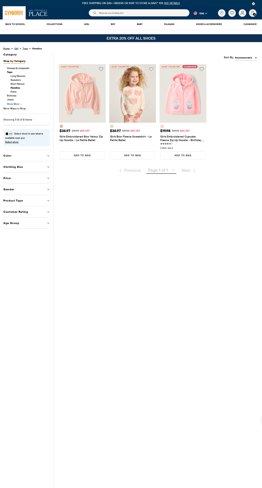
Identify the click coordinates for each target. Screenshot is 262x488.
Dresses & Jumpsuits (18, 68)
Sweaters (16, 80)
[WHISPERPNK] (162, 126)
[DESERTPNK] (61, 126)
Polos (13, 91)
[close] (253, 3)
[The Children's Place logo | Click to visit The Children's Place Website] (38, 12)
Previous (132, 170)
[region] (131, 3)
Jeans (10, 99)
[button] (198, 13)
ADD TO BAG (82, 155)
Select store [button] (12, 142)
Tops (25, 48)
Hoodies (15, 87)
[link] (221, 13)
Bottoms (11, 95)
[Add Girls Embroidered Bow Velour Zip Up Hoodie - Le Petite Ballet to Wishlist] (101, 69)
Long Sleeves (18, 76)
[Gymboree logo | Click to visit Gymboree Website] (14, 12)
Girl (16, 48)
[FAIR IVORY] (112, 126)
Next (186, 170)
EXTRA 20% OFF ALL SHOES (131, 38)
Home (6, 48)
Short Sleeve (18, 83)
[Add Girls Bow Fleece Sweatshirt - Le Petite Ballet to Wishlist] (151, 69)
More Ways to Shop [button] (14, 108)
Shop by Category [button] (14, 61)
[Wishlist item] (233, 15)
